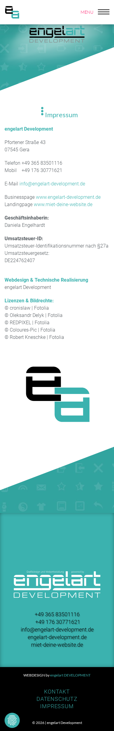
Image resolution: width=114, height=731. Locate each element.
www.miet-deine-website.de (63, 204)
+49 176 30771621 (57, 622)
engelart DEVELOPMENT (70, 675)
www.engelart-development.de (68, 197)
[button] (95, 12)
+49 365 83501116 (57, 614)
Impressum (57, 706)
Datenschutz (57, 699)
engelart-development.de (57, 637)
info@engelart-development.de (52, 184)
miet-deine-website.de (57, 644)
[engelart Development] (12, 12)
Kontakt (57, 691)
